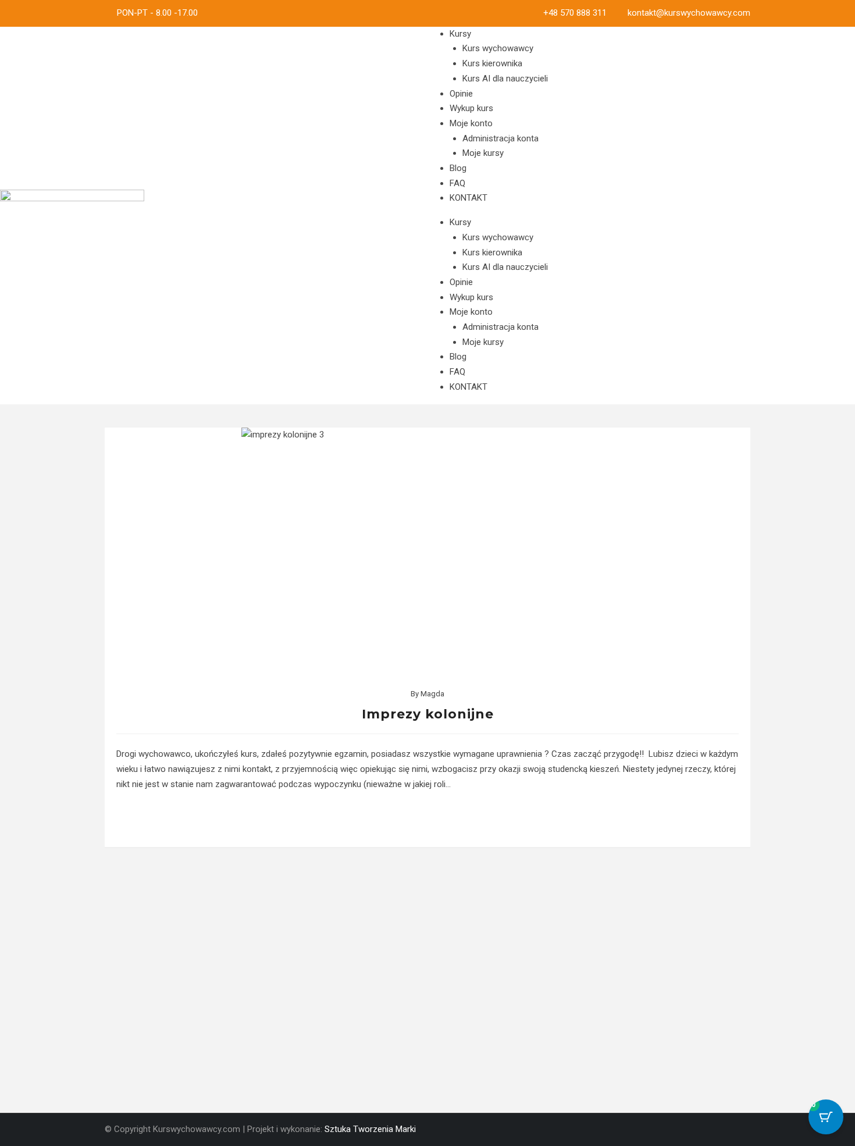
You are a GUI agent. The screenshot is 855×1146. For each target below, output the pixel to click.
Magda (432, 693)
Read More (427, 819)
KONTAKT (468, 198)
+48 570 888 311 (575, 13)
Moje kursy (483, 153)
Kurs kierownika (492, 63)
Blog (458, 168)
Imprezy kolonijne (428, 714)
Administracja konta (500, 138)
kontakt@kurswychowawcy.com (689, 13)
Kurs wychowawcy (497, 48)
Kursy (460, 34)
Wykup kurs (471, 108)
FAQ (457, 183)
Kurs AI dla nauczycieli (505, 78)
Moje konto (471, 123)
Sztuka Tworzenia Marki (370, 1129)
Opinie (461, 93)
